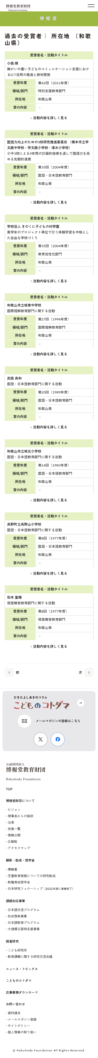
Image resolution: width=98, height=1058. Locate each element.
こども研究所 (17, 950)
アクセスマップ (19, 848)
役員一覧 (14, 829)
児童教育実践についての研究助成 (32, 876)
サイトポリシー (19, 1026)
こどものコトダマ (18, 981)
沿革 (11, 822)
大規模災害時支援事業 (24, 929)
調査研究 (12, 941)
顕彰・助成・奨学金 (20, 860)
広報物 (12, 842)
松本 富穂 (14, 597)
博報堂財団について (20, 801)
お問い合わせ (15, 1004)
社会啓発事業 (17, 916)
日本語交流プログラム (24, 910)
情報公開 (14, 835)
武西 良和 (14, 378)
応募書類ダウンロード (22, 992)
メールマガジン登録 (22, 1019)
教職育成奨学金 (19, 882)
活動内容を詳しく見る (50, 118)
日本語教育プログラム (24, 923)
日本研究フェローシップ (41, 889)
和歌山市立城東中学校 (24, 305)
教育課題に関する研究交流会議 (30, 957)
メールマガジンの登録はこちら (58, 721)
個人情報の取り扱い (22, 1032)
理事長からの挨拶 (20, 816)
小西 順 (12, 63)
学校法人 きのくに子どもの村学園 (33, 226)
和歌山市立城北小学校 (24, 451)
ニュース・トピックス (22, 969)
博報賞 (12, 869)
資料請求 (14, 1013)
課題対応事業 (15, 901)
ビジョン (14, 810)
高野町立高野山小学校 (24, 524)
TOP (9, 789)
